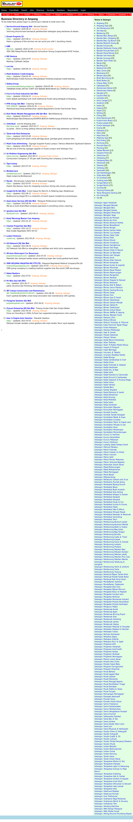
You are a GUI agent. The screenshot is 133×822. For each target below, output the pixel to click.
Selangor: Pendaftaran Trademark (109, 584)
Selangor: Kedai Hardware (106, 367)
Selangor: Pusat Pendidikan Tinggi (109, 684)
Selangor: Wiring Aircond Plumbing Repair (113, 813)
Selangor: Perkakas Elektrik (106, 639)
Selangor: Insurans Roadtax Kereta (109, 354)
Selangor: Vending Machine (106, 806)
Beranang (101, 73)
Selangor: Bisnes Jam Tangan (107, 255)
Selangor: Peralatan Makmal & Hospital (112, 626)
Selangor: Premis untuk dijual (107, 659)
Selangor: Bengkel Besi (104, 207)
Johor (80, 14)
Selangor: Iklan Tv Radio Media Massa (111, 344)
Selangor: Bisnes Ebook (104, 240)
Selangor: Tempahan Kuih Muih (108, 781)
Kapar (99, 110)
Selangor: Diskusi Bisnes (105, 320)
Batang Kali (102, 68)
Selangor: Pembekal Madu (106, 507)
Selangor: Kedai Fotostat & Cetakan (110, 364)
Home (4, 10)
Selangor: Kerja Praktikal (105, 399)
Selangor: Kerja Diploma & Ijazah (109, 392)
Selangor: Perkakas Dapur (105, 636)
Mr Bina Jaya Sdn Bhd (16, 280)
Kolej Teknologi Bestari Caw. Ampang (22, 218)
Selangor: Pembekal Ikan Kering (108, 492)
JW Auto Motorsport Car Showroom (22, 253)
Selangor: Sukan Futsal (104, 751)
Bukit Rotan (102, 80)
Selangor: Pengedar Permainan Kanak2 (111, 599)
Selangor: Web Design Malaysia (108, 808)
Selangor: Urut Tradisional (106, 796)
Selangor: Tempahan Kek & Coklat (109, 776)
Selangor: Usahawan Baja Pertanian (110, 798)
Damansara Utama (105, 90)
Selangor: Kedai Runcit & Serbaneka (110, 377)
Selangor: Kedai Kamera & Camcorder (111, 374)
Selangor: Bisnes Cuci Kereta (107, 232)
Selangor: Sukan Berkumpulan (108, 748)
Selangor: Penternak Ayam (105, 611)
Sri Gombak (102, 177)
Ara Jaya (100, 30)
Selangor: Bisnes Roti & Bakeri (107, 285)
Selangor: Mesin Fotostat (105, 449)
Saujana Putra (103, 152)
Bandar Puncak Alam (106, 50)
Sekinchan (101, 155)
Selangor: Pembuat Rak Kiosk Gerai (110, 579)
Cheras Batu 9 (103, 83)
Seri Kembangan (104, 172)
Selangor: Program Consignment (108, 666)
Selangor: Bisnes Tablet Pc (106, 305)
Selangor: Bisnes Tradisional (106, 307)
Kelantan (112, 14)
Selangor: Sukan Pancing (105, 753)
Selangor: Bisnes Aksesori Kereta (108, 222)
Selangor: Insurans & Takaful (107, 352)
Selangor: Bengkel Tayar (105, 215)
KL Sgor (6, 14)
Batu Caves (101, 70)
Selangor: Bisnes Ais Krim (105, 220)
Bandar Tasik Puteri (105, 60)
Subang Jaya (102, 180)
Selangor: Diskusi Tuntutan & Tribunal (111, 322)
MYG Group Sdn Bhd (15, 103)
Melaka (70, 14)
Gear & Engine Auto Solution (19, 318)
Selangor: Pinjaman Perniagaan (108, 656)
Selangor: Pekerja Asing (104, 477)
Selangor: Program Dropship (106, 669)
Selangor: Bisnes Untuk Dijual (107, 310)
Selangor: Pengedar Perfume (107, 596)
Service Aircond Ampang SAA (19, 26)
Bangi (99, 63)
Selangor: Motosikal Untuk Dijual (109, 464)
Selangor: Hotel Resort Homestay (109, 340)
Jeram (99, 105)
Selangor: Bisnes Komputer (106, 262)
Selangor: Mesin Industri (105, 454)
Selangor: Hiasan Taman (105, 337)
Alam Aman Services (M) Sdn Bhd (21, 201)
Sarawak (122, 14)
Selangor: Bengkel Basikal (106, 205)
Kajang (100, 108)
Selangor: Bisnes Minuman (106, 267)
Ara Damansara (103, 28)
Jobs (32, 10)
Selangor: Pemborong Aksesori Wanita (111, 524)
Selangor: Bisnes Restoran (106, 282)
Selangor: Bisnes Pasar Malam (107, 270)
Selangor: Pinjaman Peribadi (106, 654)
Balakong (101, 33)
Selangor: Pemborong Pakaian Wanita (111, 559)
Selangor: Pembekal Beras (106, 487)
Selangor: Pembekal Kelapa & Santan (111, 494)
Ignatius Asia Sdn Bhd (16, 211)
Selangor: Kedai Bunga (104, 357)
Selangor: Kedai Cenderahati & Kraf (110, 359)
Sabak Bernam (103, 150)
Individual (11, 123)
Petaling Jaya (102, 137)
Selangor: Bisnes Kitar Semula (107, 260)
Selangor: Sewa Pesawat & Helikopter (111, 728)
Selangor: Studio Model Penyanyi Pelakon (113, 741)
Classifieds (14, 10)
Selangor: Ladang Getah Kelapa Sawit (111, 444)
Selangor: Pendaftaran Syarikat (108, 581)
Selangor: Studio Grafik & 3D (107, 736)
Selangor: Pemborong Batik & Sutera (110, 527)
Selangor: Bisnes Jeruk (104, 257)
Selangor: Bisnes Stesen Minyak (108, 302)
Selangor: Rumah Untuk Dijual (107, 701)
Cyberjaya (101, 85)
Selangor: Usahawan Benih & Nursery (111, 801)
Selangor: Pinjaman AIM (105, 644)
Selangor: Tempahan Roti (105, 788)
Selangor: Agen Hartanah (105, 202)
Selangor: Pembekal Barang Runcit (109, 484)
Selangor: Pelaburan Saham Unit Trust (111, 479)
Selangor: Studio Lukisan (105, 738)
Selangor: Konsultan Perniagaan (108, 409)
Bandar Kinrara (103, 45)
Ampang (100, 23)
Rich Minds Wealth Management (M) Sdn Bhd (26, 113)
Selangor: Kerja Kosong (104, 397)
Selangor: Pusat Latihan (104, 676)
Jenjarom (101, 103)
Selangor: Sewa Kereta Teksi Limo (109, 724)
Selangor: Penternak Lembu (106, 621)
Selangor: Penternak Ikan (105, 616)
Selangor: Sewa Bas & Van (106, 718)
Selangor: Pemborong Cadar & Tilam (110, 537)
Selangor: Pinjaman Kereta (106, 651)
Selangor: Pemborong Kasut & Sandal (111, 541)
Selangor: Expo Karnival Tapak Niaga (110, 324)
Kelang (100, 113)
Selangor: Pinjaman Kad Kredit (108, 649)
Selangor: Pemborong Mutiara (107, 546)
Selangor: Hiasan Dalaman (106, 334)
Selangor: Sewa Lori (103, 726)
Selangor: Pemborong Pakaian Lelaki (110, 554)
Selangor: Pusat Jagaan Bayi (106, 674)
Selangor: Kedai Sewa (104, 382)
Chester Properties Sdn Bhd (18, 226)
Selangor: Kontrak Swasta (105, 412)
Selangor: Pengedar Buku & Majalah (110, 591)
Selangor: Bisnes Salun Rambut (108, 287)
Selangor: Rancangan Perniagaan (109, 694)
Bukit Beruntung (104, 78)
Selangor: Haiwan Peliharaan (107, 330)
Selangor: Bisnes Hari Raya (106, 247)
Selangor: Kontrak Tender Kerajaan (109, 414)
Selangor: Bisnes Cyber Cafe (106, 235)
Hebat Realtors (13, 273)
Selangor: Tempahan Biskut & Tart (109, 761)
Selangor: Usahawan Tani (105, 803)
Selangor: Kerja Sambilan (105, 404)
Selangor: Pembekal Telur (105, 519)
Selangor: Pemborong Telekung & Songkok (109, 563)
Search (24, 10)
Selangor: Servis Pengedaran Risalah (110, 711)
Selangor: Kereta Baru (104, 387)
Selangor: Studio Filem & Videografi (110, 731)
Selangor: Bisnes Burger (105, 227)
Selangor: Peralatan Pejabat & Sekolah (111, 629)
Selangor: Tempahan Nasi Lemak (108, 786)
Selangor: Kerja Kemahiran (106, 394)
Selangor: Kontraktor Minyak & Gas (110, 424)
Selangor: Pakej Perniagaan (106, 472)
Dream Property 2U (15, 36)
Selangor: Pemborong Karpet (107, 539)
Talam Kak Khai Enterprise (18, 133)
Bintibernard (12, 171)
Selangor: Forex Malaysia (105, 327)
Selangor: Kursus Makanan (106, 439)
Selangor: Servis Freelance (106, 704)
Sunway (100, 187)
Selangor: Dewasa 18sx (104, 317)
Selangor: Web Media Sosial (106, 811)
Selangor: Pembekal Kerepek (107, 497)
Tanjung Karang (104, 190)
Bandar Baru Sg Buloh (106, 40)
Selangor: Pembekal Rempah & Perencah (112, 514)
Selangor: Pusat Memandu (106, 679)
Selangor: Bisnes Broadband (106, 225)
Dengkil (100, 93)
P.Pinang (38, 14)
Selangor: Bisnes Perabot (105, 277)
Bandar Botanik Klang (106, 43)
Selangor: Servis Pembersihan (107, 709)
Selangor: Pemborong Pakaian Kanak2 (111, 551)
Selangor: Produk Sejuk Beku (107, 664)
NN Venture (11, 56)
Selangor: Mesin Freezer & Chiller (109, 452)
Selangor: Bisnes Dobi (104, 237)
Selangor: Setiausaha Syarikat (107, 716)
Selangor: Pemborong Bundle (107, 534)
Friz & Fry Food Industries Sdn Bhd (22, 93)
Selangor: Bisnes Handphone (107, 245)
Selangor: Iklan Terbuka (105, 342)
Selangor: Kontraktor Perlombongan (110, 432)
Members (61, 10)
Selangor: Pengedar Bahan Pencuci (109, 589)
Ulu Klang (101, 195)
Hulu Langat (102, 100)
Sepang (100, 165)
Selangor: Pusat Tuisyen (104, 691)
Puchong (100, 143)
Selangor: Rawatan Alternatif (107, 696)
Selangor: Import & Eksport (106, 347)
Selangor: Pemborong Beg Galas (108, 529)
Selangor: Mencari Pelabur (106, 447)
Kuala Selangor (103, 125)
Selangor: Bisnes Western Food (108, 315)
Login (83, 10)
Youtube (50, 10)
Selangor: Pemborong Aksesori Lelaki (110, 521)
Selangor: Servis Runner (105, 714)
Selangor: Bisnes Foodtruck (106, 242)
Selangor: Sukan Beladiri (105, 746)
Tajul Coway (11, 163)
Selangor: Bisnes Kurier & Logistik (109, 265)
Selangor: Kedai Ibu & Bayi (106, 369)
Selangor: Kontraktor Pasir (106, 427)
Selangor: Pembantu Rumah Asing (109, 482)
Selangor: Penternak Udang (106, 624)
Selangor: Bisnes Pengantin (106, 275)
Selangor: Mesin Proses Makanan (109, 459)
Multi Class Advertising (16, 143)
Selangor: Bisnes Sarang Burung (108, 290)
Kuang (99, 127)
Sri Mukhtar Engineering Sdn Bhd (21, 153)
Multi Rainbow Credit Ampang (20, 73)
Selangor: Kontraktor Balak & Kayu (109, 417)
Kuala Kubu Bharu (105, 120)
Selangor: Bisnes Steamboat (106, 300)
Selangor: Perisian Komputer (107, 634)
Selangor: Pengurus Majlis (106, 606)
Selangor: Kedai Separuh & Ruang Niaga (112, 379)
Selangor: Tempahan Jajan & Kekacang (111, 766)
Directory (40, 10)
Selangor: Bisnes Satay (104, 292)
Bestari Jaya (102, 75)
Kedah (27, 14)
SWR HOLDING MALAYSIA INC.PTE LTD (23, 263)
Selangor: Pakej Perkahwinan (107, 469)
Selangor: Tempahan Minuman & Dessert (112, 783)
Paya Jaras (101, 135)
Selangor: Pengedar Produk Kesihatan (111, 604)
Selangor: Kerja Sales (103, 402)
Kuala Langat (102, 123)
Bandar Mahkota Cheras (107, 48)
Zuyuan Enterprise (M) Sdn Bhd (20, 308)
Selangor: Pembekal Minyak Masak (109, 512)
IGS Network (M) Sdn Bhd (17, 243)
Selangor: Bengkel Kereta (105, 210)
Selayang (101, 157)
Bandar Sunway (103, 58)
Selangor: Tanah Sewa (104, 756)
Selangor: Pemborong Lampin (107, 544)
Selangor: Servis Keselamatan (107, 706)
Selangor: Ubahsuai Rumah (106, 793)
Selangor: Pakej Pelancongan (107, 467)
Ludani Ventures (13, 236)
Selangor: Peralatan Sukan (106, 631)
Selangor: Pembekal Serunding (108, 517)
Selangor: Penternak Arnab (106, 609)
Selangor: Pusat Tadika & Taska (108, 689)
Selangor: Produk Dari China (106, 661)
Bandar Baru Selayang (106, 38)
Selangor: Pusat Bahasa (104, 671)
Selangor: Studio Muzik (104, 744)
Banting (100, 65)
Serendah (101, 170)
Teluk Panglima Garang (107, 192)
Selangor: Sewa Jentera (104, 721)
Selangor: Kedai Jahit (103, 372)
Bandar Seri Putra (104, 55)
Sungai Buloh (103, 185)
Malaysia (100, 130)
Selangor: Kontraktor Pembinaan (108, 429)
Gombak (100, 98)
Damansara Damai (105, 88)
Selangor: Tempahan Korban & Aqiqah (111, 778)
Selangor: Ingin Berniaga (105, 349)
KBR (8, 46)
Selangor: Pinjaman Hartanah (107, 646)
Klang (99, 115)
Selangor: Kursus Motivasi (106, 442)
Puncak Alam (102, 145)
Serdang (100, 167)
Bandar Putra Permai (105, 53)
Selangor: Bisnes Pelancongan (107, 272)
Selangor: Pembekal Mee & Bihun (109, 509)
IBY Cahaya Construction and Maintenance (25, 290)
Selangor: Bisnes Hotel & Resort (108, 250)
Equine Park (102, 95)
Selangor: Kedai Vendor (104, 384)
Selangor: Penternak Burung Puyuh (109, 614)
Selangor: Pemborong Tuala (106, 569)
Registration (73, 10)
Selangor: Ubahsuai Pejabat (106, 791)
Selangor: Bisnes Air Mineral (106, 217)
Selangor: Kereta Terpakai (105, 389)
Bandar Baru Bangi (105, 35)
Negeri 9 (59, 14)
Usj (98, 197)
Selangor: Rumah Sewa (104, 699)
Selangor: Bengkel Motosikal (107, 212)
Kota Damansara (104, 118)
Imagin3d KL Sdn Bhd (16, 191)
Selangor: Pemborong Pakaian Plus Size (112, 556)
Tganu (101, 14)
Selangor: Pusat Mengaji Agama (108, 681)
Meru (99, 133)
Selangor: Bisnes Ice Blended (107, 252)
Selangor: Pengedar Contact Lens (109, 594)
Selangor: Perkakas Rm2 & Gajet (108, 641)
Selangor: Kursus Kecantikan (107, 437)
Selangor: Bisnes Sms (104, 295)
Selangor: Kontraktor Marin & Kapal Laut (112, 422)
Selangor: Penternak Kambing (107, 619)
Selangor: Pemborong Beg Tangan (109, 531)
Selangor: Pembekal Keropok (107, 499)
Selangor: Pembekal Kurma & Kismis (110, 504)
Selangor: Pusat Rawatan (105, 686)
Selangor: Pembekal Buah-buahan (109, 489)
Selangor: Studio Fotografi (106, 734)
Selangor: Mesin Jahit (103, 457)
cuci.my (9, 66)
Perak (48, 14)
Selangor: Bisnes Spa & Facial (107, 297)
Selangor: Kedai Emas (104, 362)
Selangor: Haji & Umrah (105, 332)
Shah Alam (101, 175)
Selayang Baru (103, 160)
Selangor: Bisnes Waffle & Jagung (109, 312)
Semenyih (101, 162)
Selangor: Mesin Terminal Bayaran (109, 462)
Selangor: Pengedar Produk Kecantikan (111, 601)
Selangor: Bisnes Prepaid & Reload (109, 280)
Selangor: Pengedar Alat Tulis (107, 586)
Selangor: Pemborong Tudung (107, 571)
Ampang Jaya (102, 25)
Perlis (16, 14)
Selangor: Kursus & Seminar (107, 434)
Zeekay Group (12, 83)
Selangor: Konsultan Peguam (107, 407)
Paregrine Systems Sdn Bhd (18, 300)
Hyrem (9, 181)
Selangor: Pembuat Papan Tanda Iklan (111, 574)
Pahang (91, 14)
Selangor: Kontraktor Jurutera (107, 419)
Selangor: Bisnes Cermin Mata (107, 230)
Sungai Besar (102, 182)
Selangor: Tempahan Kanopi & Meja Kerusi (110, 770)
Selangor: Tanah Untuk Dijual (107, 758)
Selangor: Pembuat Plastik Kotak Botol (111, 576)
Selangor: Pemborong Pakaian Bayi (109, 549)
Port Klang (101, 140)
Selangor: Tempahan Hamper (107, 763)
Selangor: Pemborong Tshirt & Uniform (111, 566)
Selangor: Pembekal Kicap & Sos (109, 502)
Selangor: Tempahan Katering (107, 773)
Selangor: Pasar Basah (104, 474)
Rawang (100, 147)
